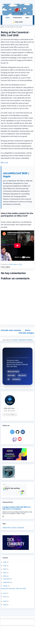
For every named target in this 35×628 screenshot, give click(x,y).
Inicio (27, 330)
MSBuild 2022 (6, 527)
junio (5, 593)
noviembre (6, 579)
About (27, 17)
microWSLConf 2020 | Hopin (16, 174)
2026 (5, 562)
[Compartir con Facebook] (7, 267)
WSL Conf (4, 163)
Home (8, 17)
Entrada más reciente (11, 330)
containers (14, 527)
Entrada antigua (26, 333)
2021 (5, 572)
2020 (5, 576)
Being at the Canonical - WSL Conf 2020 (13, 588)
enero (5, 596)
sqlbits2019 (21, 527)
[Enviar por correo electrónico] (2, 267)
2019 (5, 601)
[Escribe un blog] (4, 267)
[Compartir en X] (5, 267)
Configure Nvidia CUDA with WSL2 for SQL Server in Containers (17, 508)
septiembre (6, 582)
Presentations (17, 17)
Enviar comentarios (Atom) (22, 340)
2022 (5, 569)
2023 (5, 565)
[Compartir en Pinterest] (9, 267)
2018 (5, 604)
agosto (5, 586)
